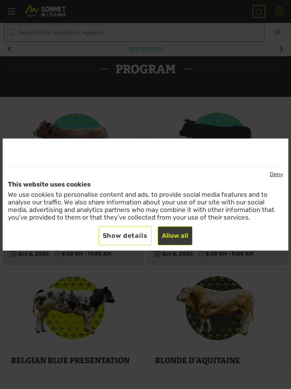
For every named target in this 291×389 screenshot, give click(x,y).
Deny (276, 174)
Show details (125, 235)
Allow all (175, 235)
